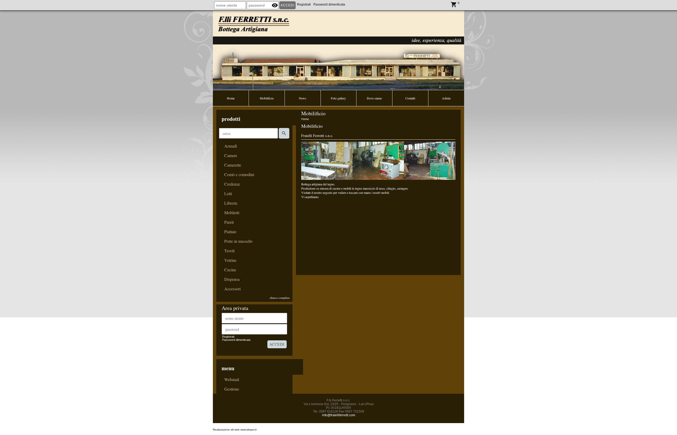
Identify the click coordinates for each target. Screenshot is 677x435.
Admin (446, 98)
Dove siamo (374, 98)
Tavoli (229, 251)
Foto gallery (338, 98)
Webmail (231, 379)
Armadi (230, 146)
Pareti (229, 222)
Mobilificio (267, 98)
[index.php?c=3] (338, 50)
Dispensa (232, 279)
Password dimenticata (329, 4)
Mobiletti (231, 212)
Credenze (232, 184)
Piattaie (230, 232)
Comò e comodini (239, 174)
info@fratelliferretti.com (338, 415)
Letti (228, 193)
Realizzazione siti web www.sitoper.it (235, 429)
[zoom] (378, 178)
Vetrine (230, 260)
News (302, 98)
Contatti (410, 98)
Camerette (232, 165)
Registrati (304, 4)
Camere (230, 155)
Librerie (230, 203)
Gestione (231, 389)
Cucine (230, 270)
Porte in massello (238, 241)
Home (231, 98)
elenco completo (280, 298)
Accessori (232, 289)
